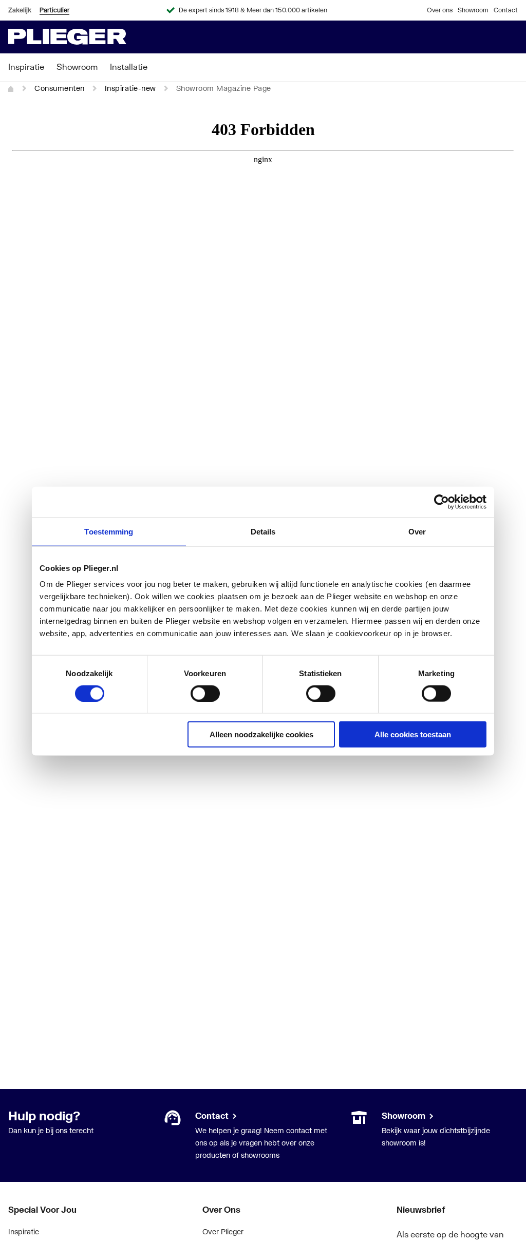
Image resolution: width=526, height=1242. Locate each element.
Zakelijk (19, 10)
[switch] (205, 693)
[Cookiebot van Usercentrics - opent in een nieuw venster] (441, 501)
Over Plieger (222, 1231)
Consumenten (59, 88)
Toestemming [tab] (108, 531)
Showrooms (401, 1115)
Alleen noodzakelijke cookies (261, 734)
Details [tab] (263, 531)
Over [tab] (417, 531)
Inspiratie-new (130, 88)
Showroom (473, 10)
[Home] (11, 88)
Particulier (54, 10)
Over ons (440, 10)
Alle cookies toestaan (412, 734)
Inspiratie (23, 1231)
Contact (506, 10)
